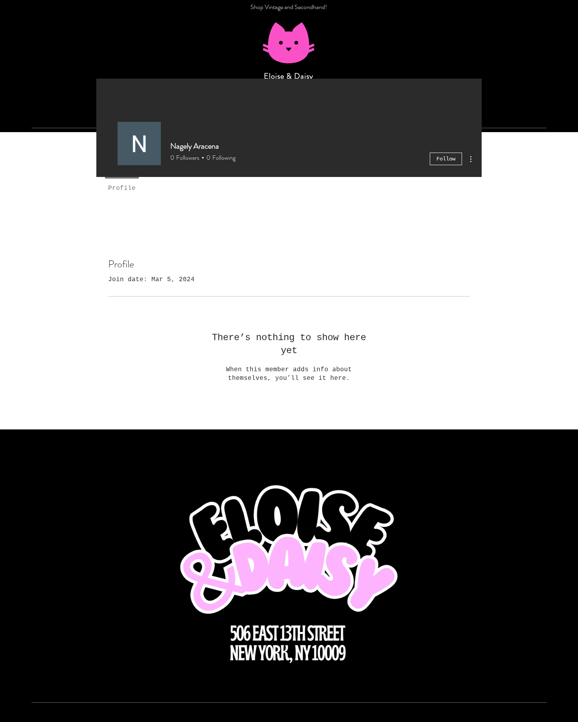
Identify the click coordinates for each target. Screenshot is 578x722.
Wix (385, 718)
